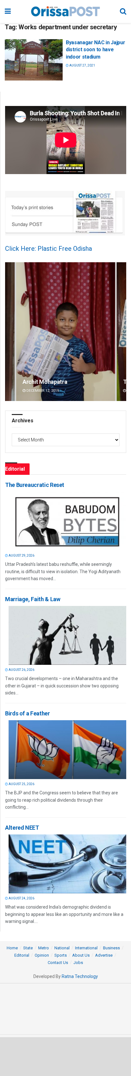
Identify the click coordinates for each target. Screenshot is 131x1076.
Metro (43, 948)
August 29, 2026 (21, 555)
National (62, 948)
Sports (60, 955)
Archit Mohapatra (45, 381)
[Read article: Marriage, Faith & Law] (67, 635)
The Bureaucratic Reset (34, 485)
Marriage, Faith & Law (32, 599)
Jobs (78, 962)
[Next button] (121, 331)
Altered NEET (22, 827)
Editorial (21, 955)
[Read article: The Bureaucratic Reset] (67, 521)
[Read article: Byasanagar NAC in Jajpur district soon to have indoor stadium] (34, 60)
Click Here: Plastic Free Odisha (48, 248)
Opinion (42, 955)
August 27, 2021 (82, 65)
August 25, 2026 (21, 784)
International (86, 948)
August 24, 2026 (21, 898)
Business (111, 948)
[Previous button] (10, 331)
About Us (81, 955)
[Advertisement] (65, 1056)
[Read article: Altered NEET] (67, 863)
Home (12, 948)
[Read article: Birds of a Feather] (67, 749)
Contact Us (58, 962)
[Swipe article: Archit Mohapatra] (65, 331)
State (28, 948)
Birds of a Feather (27, 713)
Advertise (104, 955)
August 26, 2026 (21, 670)
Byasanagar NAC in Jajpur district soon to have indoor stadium (95, 49)
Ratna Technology (80, 976)
